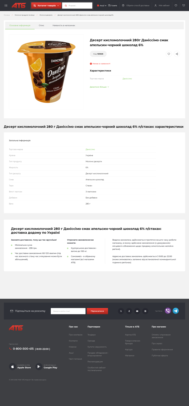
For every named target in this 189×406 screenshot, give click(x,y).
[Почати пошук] (65, 5)
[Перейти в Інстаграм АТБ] (145, 311)
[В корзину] (183, 5)
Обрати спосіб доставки (137, 5)
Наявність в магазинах (64, 25)
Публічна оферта (160, 355)
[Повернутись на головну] (19, 5)
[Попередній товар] (24, 194)
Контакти (73, 341)
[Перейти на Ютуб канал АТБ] (137, 311)
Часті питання (75, 359)
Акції (71, 353)
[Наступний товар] (164, 194)
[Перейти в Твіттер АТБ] (121, 311)
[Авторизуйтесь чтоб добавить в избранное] (169, 54)
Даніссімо (127, 79)
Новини (72, 347)
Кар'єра (128, 349)
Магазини (129, 355)
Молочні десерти (46, 15)
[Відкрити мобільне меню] (6, 6)
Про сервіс (157, 343)
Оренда (91, 341)
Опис (41, 25)
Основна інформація (19, 25)
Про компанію (75, 335)
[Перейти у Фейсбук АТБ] (129, 311)
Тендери (92, 335)
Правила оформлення (162, 349)
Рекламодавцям (95, 361)
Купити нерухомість (97, 347)
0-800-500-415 (23, 348)
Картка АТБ (130, 335)
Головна (7, 15)
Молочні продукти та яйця (24, 15)
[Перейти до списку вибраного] (176, 5)
